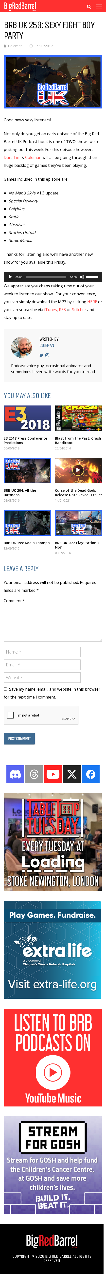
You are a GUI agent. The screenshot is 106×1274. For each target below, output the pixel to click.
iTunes (50, 309)
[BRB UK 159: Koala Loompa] (27, 523)
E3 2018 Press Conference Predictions (25, 440)
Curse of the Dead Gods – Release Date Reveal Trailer (78, 492)
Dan (7, 157)
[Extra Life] (52, 997)
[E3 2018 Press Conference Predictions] (27, 418)
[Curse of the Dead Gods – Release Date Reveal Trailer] (78, 471)
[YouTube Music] (53, 1105)
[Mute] (82, 277)
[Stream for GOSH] (53, 1212)
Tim (16, 157)
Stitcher (79, 309)
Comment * (14, 600)
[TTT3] (53, 889)
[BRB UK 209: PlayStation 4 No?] (78, 523)
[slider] (93, 276)
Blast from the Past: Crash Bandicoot (78, 440)
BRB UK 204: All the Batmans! (20, 492)
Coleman (15, 45)
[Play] (10, 277)
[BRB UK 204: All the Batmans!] (27, 471)
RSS (62, 309)
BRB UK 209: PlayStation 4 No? (77, 545)
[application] (53, 277)
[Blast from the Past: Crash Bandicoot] (78, 418)
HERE (92, 301)
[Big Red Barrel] (20, 11)
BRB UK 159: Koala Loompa (27, 542)
